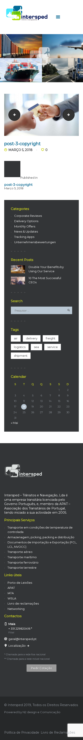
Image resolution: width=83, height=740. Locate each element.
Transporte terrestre (22, 567)
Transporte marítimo (22, 557)
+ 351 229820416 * (20, 628)
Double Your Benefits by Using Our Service (46, 269)
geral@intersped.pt (22, 639)
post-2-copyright (13, 114)
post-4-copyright (73, 114)
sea (36, 347)
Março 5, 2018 (20, 150)
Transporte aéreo (20, 552)
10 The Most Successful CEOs (45, 280)
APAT (11, 587)
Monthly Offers (24, 226)
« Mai (14, 423)
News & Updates (26, 231)
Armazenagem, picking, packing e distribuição (41, 537)
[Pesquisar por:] (41, 310)
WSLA (12, 598)
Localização (17, 645)
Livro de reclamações (23, 603)
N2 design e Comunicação (41, 712)
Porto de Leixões (20, 582)
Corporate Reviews (28, 215)
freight (50, 338)
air (15, 338)
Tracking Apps (24, 237)
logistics (19, 347)
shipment (20, 355)
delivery (31, 338)
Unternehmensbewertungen (35, 242)
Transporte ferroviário (23, 562)
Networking (16, 609)
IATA (11, 593)
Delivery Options (26, 221)
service (52, 347)
